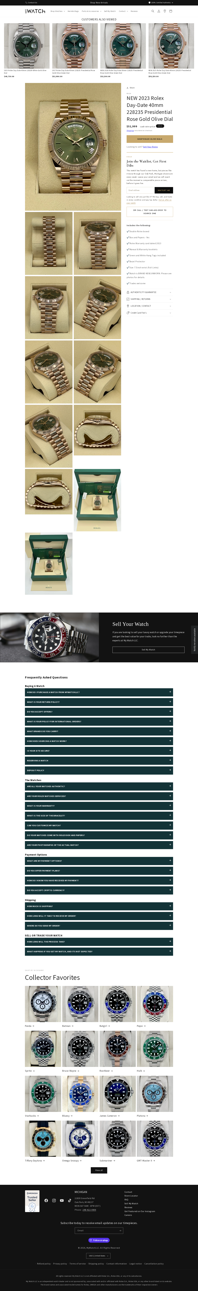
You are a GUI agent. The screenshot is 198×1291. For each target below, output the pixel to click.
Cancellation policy (154, 1263)
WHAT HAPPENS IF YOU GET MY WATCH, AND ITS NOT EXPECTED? (60, 951)
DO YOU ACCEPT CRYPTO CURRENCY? (46, 890)
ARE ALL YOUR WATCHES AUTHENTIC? (46, 786)
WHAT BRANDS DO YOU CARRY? (42, 731)
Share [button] (132, 87)
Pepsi (140, 1025)
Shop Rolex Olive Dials (149, 139)
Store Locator (131, 1195)
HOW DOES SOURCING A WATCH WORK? (47, 741)
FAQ (126, 1199)
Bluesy (66, 1115)
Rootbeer (105, 1070)
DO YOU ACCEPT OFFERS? (40, 711)
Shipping (130, 130)
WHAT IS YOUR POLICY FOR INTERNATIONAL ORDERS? (54, 721)
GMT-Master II (144, 1160)
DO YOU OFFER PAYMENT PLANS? (43, 870)
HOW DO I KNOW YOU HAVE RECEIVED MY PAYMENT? (53, 880)
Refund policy (44, 1263)
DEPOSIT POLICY (35, 770)
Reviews (128, 1207)
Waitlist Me (164, 190)
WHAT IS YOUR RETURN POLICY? (43, 702)
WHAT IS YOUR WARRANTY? (41, 805)
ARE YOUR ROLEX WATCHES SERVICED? (46, 796)
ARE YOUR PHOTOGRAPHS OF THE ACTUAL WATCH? (53, 845)
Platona (141, 1115)
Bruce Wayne (69, 1070)
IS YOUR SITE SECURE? (38, 750)
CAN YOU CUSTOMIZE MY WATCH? (44, 825)
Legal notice (135, 1263)
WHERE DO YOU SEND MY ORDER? (43, 925)
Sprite (28, 1070)
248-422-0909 (89, 1209)
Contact (128, 1192)
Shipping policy (96, 1263)
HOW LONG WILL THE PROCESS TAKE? (46, 941)
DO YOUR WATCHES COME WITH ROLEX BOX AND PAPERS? (56, 835)
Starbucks (30, 1115)
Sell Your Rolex (150, 147)
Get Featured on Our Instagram (139, 1211)
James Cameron (108, 1115)
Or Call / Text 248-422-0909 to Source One (149, 212)
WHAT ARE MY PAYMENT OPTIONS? (44, 860)
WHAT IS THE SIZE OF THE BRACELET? (46, 815)
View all (99, 1170)
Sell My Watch (148, 649)
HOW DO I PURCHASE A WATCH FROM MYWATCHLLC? (53, 692)
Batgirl (103, 1025)
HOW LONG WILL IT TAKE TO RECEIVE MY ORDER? (51, 916)
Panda (28, 1025)
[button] (57, 11)
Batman (66, 1025)
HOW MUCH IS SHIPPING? (40, 906)
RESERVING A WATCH (37, 760)
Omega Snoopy (70, 1160)
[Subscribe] (120, 1230)
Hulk (139, 1070)
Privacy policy (60, 1263)
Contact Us (32, 2)
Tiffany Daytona (33, 1160)
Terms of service (78, 1263)
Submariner (106, 1160)
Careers (128, 1215)
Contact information (116, 1263)
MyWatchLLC (92, 1247)
